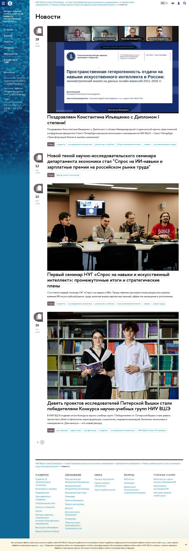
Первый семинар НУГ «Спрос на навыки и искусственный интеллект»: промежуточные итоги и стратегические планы (108, 280)
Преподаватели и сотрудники (42, 498)
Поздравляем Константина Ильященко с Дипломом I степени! (103, 119)
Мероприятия (10, 53)
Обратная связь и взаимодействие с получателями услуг (73, 525)
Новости (8, 41)
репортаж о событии (104, 144)
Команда (8, 35)
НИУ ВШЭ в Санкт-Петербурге (152, 430)
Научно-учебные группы (104, 489)
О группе (8, 29)
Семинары (9, 47)
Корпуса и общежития (45, 507)
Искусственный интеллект (129, 144)
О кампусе (42, 474)
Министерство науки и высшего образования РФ (165, 480)
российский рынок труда (165, 144)
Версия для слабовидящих (46, 527)
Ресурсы (129, 474)
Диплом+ (69, 508)
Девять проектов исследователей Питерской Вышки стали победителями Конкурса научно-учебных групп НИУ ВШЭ (109, 406)
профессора (90, 430)
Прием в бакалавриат (74, 500)
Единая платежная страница (47, 531)
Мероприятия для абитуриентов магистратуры (77, 487)
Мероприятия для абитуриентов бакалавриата (77, 480)
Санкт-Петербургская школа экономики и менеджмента (89, 463)
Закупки (38, 511)
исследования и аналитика (80, 144)
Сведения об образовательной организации (43, 482)
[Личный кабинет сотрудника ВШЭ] (178, 3)
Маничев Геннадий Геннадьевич (13, 90)
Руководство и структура (46, 488)
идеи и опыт (76, 430)
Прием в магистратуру (74, 504)
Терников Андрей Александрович (14, 79)
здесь (164, 542)
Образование (73, 474)
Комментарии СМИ (10, 61)
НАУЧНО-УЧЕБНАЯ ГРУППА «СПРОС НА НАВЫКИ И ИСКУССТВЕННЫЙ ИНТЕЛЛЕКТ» (13, 16)
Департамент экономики (68, 175)
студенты (61, 144)
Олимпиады (70, 496)
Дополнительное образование (72, 513)
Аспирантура (70, 518)
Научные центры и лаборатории (102, 484)
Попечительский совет (45, 503)
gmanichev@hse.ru (17, 94)
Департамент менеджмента (128, 463)
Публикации (129, 483)
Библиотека (129, 479)
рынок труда (158, 303)
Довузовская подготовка (75, 492)
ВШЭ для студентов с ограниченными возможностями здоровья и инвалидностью (47, 519)
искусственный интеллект (129, 303)
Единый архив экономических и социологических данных (135, 490)
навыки (147, 144)
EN (167, 3)
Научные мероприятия (104, 479)
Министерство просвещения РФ (161, 487)
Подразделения (42, 492)
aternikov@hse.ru (16, 83)
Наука (98, 474)
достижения (62, 430)
